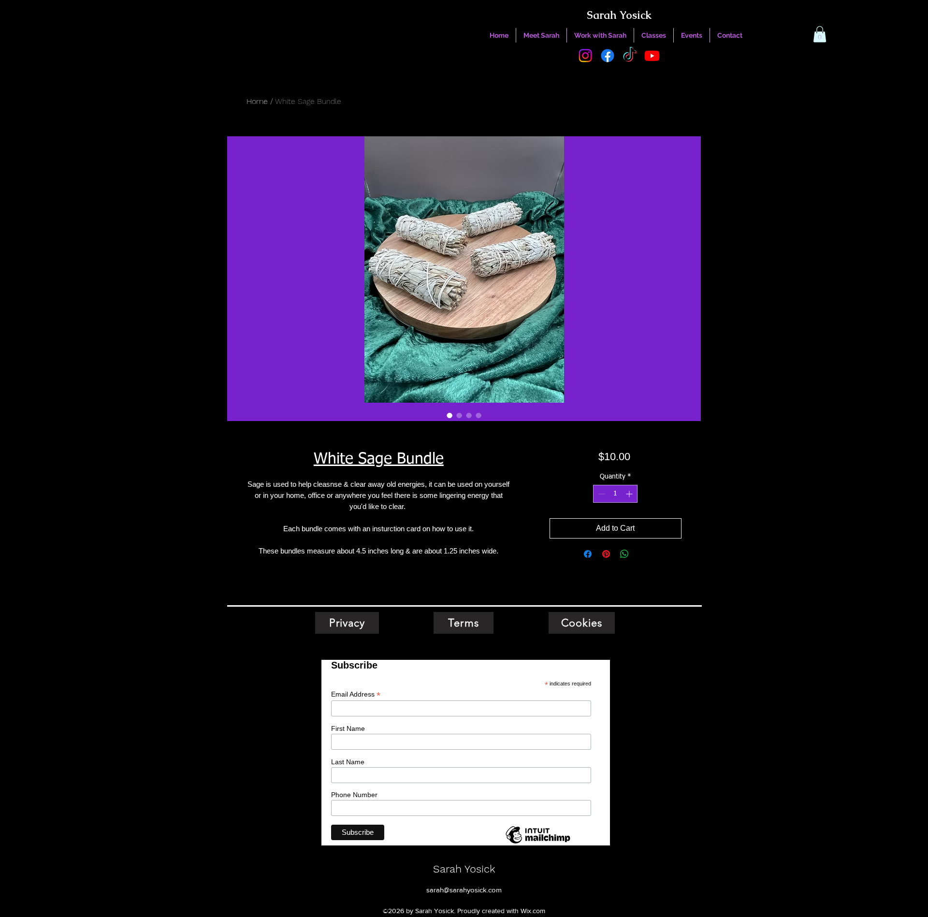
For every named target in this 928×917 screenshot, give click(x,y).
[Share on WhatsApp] (624, 554)
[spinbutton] (615, 493)
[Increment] (630, 493)
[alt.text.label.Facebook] (607, 55)
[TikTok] (629, 55)
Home (257, 101)
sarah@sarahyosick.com (464, 890)
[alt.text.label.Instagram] (585, 55)
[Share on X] (643, 554)
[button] (819, 34)
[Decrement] (600, 493)
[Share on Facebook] (588, 554)
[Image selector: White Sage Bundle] (449, 415)
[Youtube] (652, 55)
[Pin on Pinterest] (606, 554)
